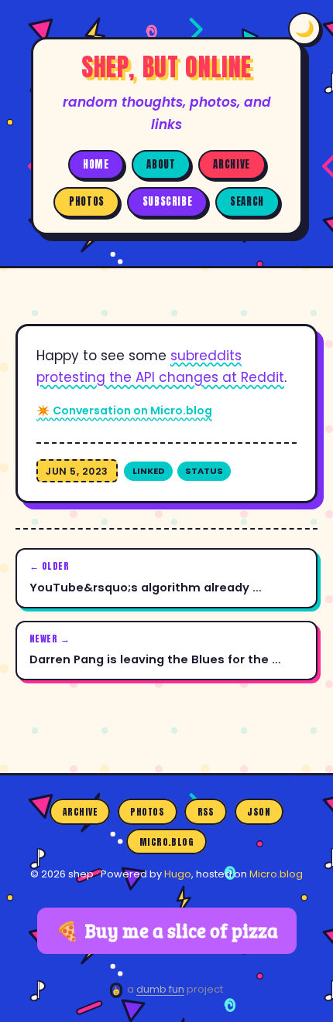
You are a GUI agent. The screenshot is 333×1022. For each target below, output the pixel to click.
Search (247, 201)
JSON (258, 812)
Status (204, 471)
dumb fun (160, 989)
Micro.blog (166, 841)
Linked (148, 471)
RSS (206, 812)
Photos (87, 201)
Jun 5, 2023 (77, 471)
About (160, 164)
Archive (231, 164)
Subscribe (167, 201)
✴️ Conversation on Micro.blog (124, 410)
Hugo (177, 874)
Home (96, 164)
